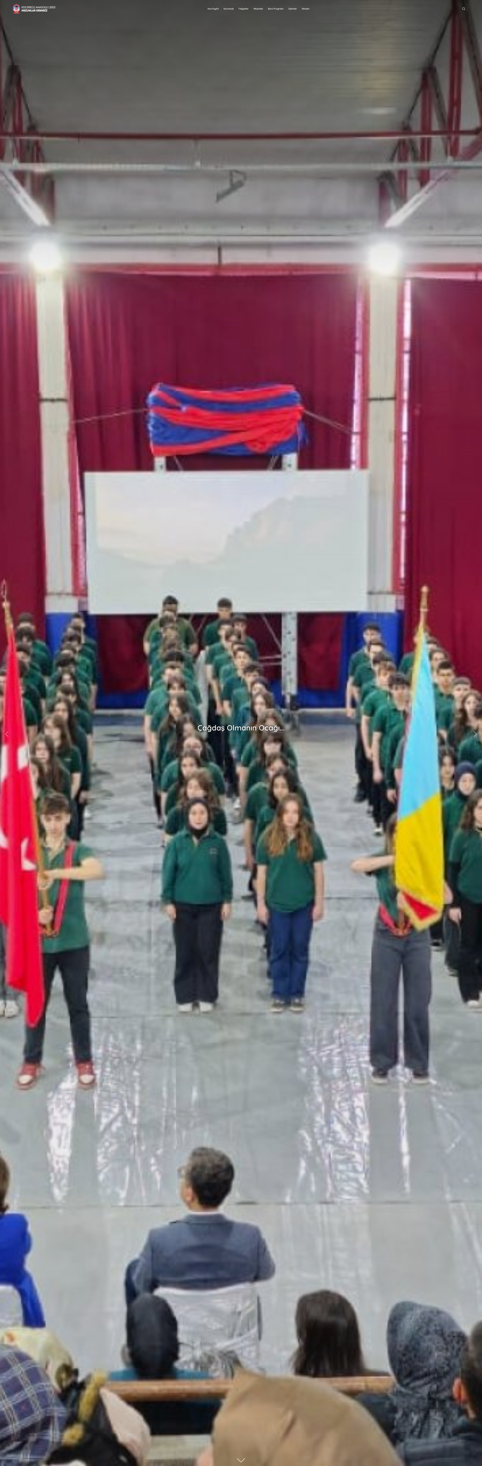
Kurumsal (229, 8)
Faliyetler (244, 8)
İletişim (305, 8)
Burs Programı (275, 8)
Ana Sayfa (213, 8)
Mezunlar (258, 8)
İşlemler (292, 8)
